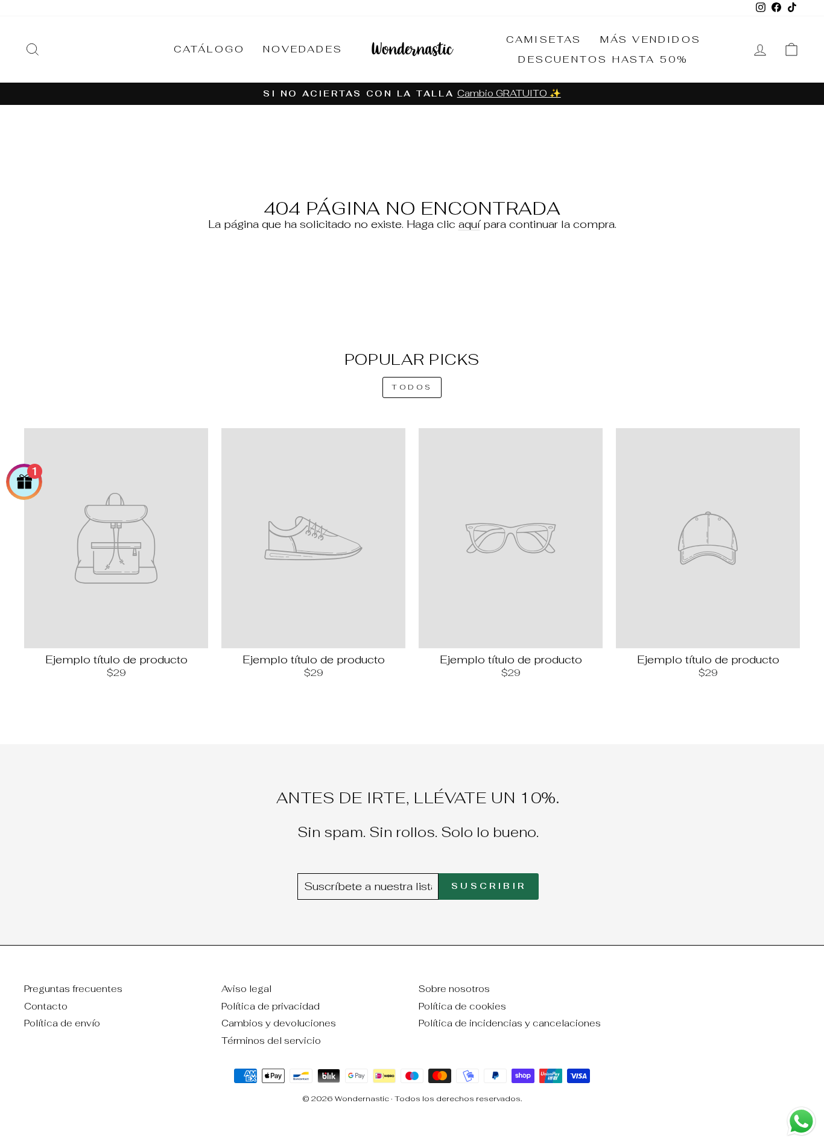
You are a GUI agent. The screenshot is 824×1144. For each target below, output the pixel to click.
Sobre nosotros (454, 988)
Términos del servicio (271, 1040)
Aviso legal (246, 988)
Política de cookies (462, 1006)
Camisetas (544, 39)
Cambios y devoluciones (278, 1023)
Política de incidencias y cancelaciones (510, 1023)
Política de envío (62, 1023)
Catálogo (210, 49)
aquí (469, 224)
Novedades (303, 49)
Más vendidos (650, 39)
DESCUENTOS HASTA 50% (603, 59)
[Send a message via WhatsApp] (801, 1121)
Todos (412, 387)
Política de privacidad (270, 1006)
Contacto (46, 1006)
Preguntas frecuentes (73, 988)
